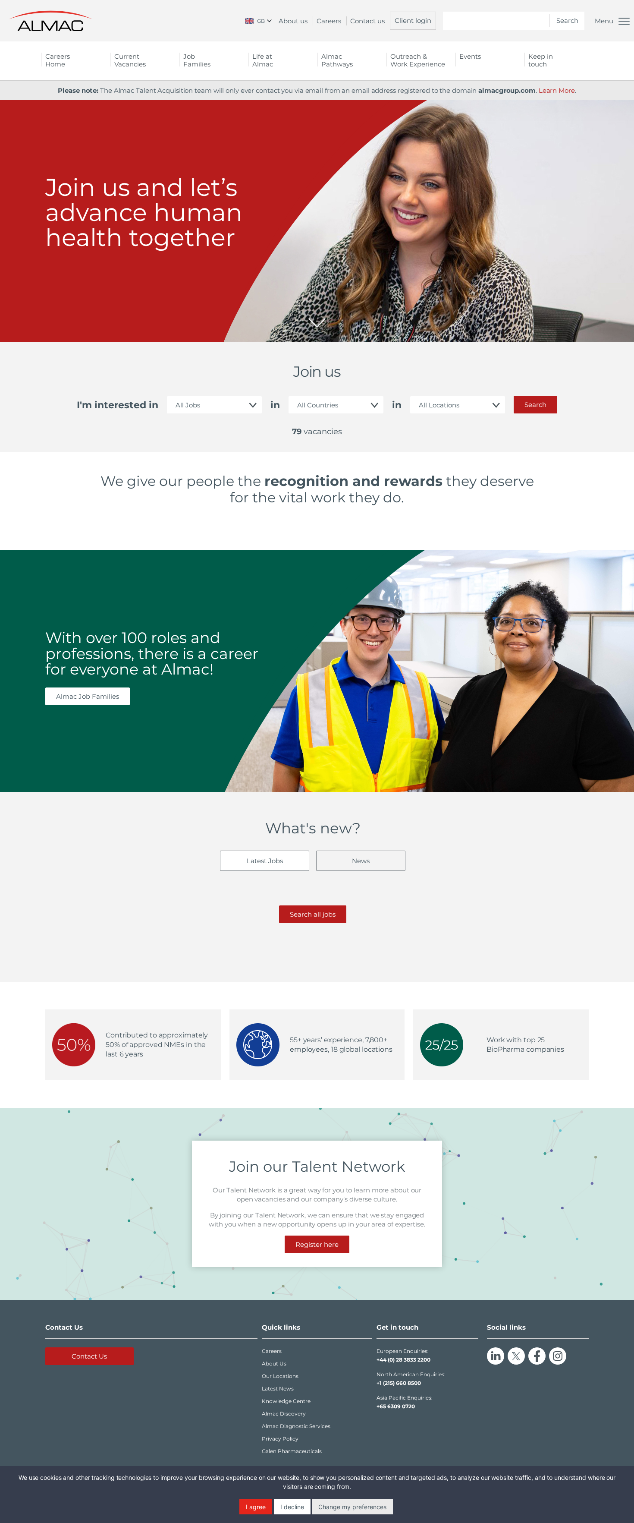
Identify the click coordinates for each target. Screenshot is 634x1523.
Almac (337, 60)
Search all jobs (313, 914)
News (361, 861)
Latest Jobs (265, 861)
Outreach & (417, 60)
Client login (413, 20)
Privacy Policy (280, 1438)
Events (470, 56)
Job (196, 60)
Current (130, 60)
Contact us (367, 21)
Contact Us (89, 1356)
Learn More (557, 90)
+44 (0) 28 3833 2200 (403, 1359)
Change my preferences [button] (352, 1506)
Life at (262, 60)
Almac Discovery (284, 1413)
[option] (317, 221)
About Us (274, 1363)
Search (535, 404)
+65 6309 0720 (396, 1406)
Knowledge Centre (286, 1401)
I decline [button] (292, 1506)
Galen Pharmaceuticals (292, 1451)
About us (293, 21)
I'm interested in (117, 405)
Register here (317, 1244)
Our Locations (280, 1376)
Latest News (278, 1388)
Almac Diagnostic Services (296, 1426)
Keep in (540, 60)
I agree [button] (256, 1506)
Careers (329, 21)
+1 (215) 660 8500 (399, 1383)
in (275, 405)
